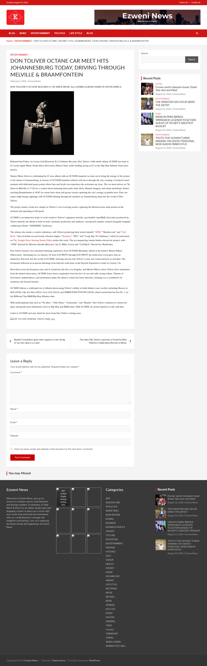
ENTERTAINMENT (40, 33)
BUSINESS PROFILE (115, 527)
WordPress (94, 660)
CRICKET (110, 531)
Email (13, 422)
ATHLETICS (111, 506)
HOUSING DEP (113, 576)
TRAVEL (110, 637)
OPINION (110, 605)
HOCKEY (110, 568)
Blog (12, 33)
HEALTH (110, 564)
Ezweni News (34, 81)
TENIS (109, 625)
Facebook (196, 2)
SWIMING (110, 621)
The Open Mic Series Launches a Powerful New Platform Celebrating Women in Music (103, 341)
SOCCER (110, 617)
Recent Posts (152, 78)
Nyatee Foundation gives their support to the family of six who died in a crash (39, 341)
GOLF (108, 555)
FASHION (110, 547)
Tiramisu (66, 236)
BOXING (158, 84)
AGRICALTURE (113, 502)
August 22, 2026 (163, 94)
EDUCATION (112, 539)
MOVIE (109, 592)
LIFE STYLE (76, 33)
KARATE (110, 580)
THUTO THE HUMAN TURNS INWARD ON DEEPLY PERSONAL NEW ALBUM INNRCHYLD (174, 141)
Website (14, 435)
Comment (16, 372)
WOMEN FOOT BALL (116, 646)
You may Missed (20, 473)
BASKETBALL (112, 510)
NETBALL (110, 596)
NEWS (23, 33)
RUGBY (158, 114)
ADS (108, 498)
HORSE (109, 572)
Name (14, 409)
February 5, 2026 (18, 81)
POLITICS (60, 33)
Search (144, 53)
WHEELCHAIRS (113, 642)
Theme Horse (58, 660)
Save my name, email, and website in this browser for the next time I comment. (53, 449)
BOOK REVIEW (113, 514)
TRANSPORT (112, 633)
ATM (97, 232)
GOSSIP (110, 560)
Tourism (110, 629)
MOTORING (111, 588)
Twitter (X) (183, 2)
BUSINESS (111, 523)
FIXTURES (111, 551)
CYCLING (110, 535)
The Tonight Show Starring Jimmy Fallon (32, 240)
